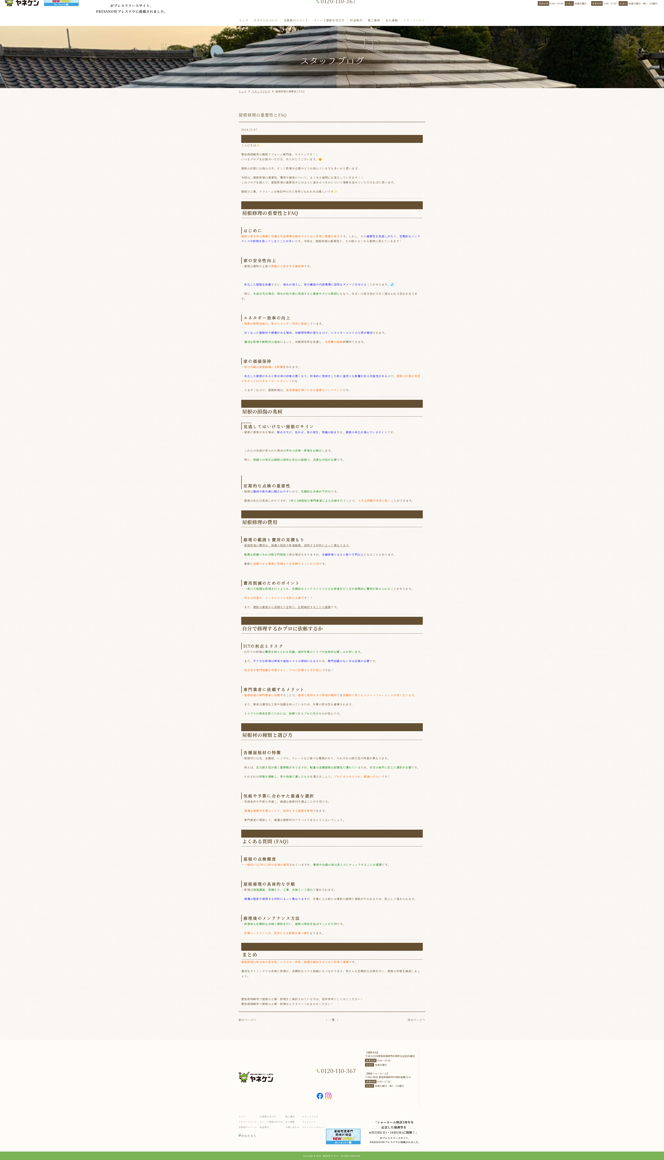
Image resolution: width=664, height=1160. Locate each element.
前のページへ (248, 1020)
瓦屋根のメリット (296, 20)
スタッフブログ (414, 20)
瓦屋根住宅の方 (268, 1116)
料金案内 (356, 20)
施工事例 (374, 20)
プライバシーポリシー (313, 1127)
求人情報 (391, 20)
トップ (243, 20)
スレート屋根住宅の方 (329, 20)
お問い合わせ (292, 1127)
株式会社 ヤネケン (331, 1155)
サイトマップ (309, 1121)
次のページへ (416, 1020)
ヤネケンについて (266, 20)
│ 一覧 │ (332, 1020)
